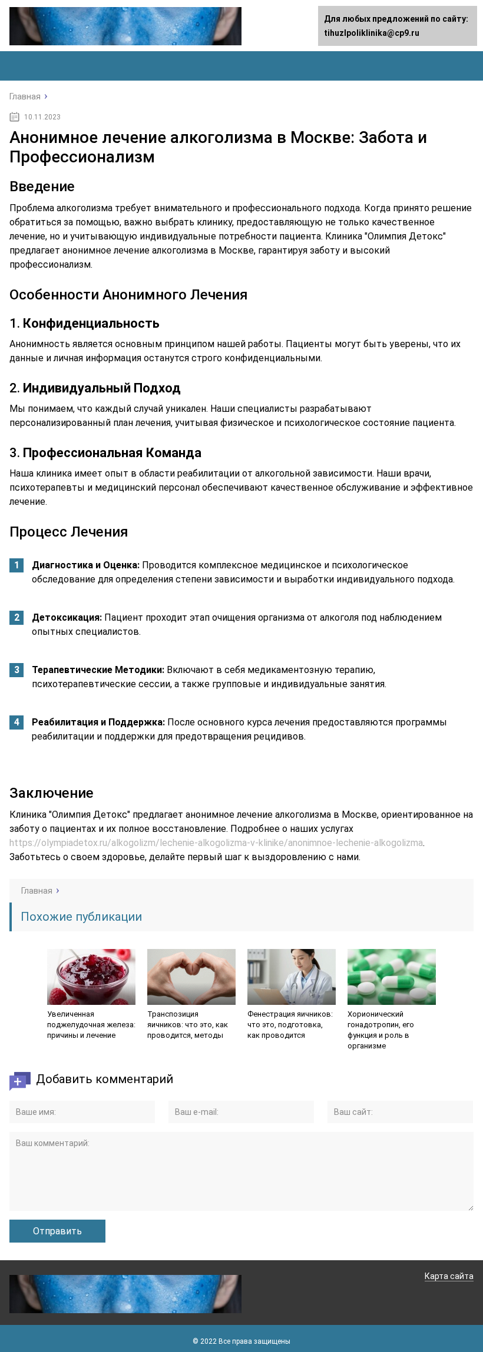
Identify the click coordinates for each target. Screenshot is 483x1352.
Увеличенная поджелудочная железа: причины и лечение (91, 1025)
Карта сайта (449, 1276)
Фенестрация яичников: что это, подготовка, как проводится (290, 1025)
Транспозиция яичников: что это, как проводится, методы (187, 1025)
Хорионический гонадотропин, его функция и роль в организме (381, 1030)
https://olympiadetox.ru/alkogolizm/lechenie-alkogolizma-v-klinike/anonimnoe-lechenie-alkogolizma (216, 842)
